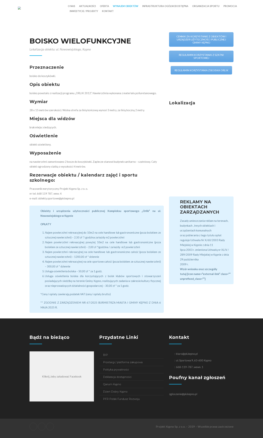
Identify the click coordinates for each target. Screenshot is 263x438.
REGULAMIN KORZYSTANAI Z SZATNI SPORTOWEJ (201, 56)
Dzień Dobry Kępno (115, 391)
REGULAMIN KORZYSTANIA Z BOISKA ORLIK (201, 70)
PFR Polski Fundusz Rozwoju (121, 399)
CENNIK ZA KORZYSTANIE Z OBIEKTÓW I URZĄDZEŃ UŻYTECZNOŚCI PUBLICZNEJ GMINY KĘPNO (201, 39)
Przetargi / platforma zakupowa (123, 362)
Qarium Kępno (112, 384)
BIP (105, 355)
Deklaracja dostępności (117, 377)
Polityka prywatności (116, 369)
